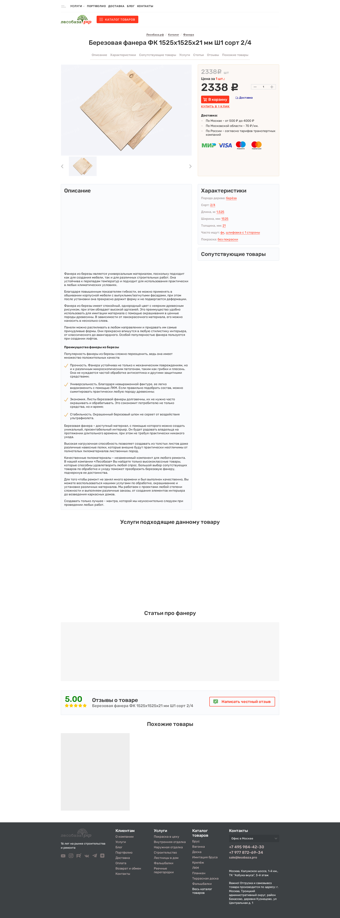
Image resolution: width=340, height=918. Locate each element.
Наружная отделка (168, 847)
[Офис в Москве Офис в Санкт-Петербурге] (254, 840)
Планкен (198, 873)
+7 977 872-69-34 (246, 852)
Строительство (165, 852)
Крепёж (198, 862)
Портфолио (96, 6)
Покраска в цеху (166, 836)
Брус (196, 841)
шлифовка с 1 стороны (243, 232)
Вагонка (198, 846)
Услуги (120, 842)
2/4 (212, 205)
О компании (124, 836)
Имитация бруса (205, 857)
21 (224, 225)
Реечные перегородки (164, 870)
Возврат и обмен (128, 868)
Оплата (120, 863)
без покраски (228, 239)
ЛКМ (195, 868)
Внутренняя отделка (170, 842)
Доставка (116, 6)
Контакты (145, 6)
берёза (231, 198)
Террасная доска (205, 878)
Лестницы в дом (166, 858)
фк (222, 232)
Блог (131, 6)
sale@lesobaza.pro (243, 857)
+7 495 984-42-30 (246, 847)
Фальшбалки (163, 863)
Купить (215, 106)
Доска (196, 852)
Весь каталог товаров (202, 891)
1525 (224, 219)
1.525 (220, 212)
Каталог (120, 19)
